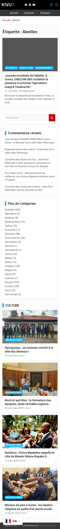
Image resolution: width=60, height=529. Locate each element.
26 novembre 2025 (14, 408)
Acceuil (14, 12)
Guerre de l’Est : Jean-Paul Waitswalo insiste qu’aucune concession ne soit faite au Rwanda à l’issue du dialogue (28, 163)
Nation (8, 262)
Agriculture (26, 68)
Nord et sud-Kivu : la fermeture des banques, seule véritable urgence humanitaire (28, 404)
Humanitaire (11, 241)
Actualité (11, 68)
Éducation (10, 233)
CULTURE (12, 305)
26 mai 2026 (11, 355)
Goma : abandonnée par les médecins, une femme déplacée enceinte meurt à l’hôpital (30, 176)
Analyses (9, 217)
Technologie (11, 294)
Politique (9, 266)
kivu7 (7, 173)
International (11, 250)
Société (9, 286)
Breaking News (12, 221)
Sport (8, 290)
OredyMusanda (27, 91)
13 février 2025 (12, 513)
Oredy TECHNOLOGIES (47, 525)
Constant (10, 159)
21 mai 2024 (11, 91)
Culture (8, 225)
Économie (10, 229)
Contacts (29, 12)
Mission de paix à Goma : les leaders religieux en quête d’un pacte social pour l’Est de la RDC (29, 508)
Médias (8, 258)
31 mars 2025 (12, 460)
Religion (9, 270)
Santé (8, 274)
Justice (8, 254)
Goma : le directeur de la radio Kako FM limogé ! (30, 142)
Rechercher (52, 117)
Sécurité (9, 282)
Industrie (9, 246)
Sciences (9, 278)
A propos (45, 12)
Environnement (44, 68)
